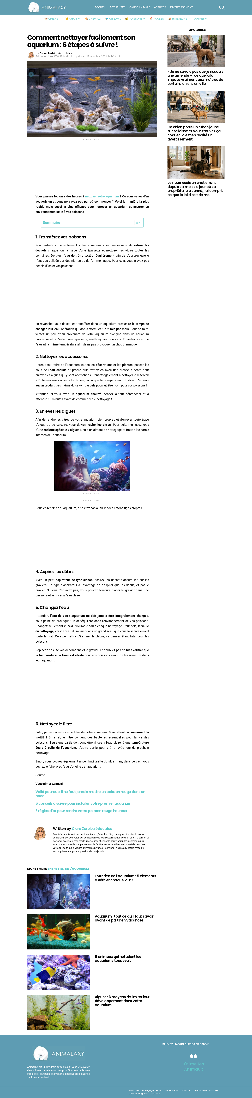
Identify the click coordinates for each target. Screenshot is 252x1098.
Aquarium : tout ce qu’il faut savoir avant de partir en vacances (124, 918)
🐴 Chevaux (93, 18)
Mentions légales (138, 1093)
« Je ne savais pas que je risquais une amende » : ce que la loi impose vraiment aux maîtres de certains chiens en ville (195, 77)
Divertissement (181, 7)
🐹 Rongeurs (177, 18)
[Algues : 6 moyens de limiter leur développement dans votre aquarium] (58, 1012)
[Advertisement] (92, 168)
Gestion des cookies (206, 1090)
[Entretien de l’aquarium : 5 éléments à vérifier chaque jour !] (58, 891)
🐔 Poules (156, 18)
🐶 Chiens (51, 18)
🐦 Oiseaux (113, 18)
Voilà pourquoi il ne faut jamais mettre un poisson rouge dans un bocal (90, 793)
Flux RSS (156, 1093)
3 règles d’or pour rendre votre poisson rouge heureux (81, 810)
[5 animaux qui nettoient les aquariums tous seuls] (58, 972)
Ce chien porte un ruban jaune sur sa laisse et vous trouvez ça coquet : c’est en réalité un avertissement (193, 133)
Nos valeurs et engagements (145, 1090)
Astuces (160, 7)
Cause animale (139, 7)
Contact (186, 1090)
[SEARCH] (222, 7)
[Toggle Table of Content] (136, 223)
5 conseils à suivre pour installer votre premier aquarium (83, 803)
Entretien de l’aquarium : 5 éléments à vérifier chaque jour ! (125, 878)
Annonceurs (171, 1090)
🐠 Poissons (133, 18)
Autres (199, 18)
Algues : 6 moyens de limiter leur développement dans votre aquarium (122, 1000)
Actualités (117, 7)
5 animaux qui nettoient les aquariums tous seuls (118, 958)
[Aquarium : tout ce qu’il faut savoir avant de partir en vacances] (58, 931)
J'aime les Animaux (193, 1066)
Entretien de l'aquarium (68, 868)
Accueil (100, 7)
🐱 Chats (71, 18)
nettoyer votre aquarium (102, 196)
